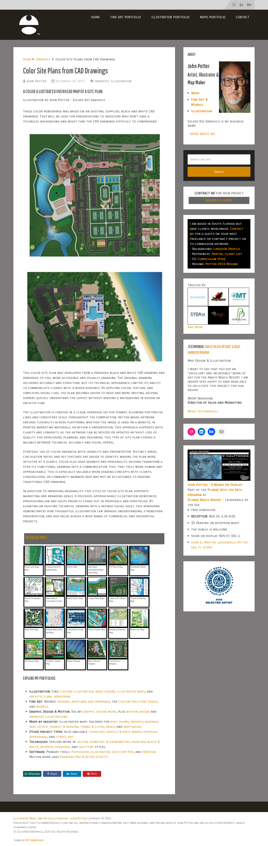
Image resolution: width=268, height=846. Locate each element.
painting (139, 742)
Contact (242, 17)
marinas (151, 722)
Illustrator (100, 752)
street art (64, 737)
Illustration (121, 81)
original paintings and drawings (83, 701)
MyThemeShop (35, 840)
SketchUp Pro (123, 752)
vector (82, 742)
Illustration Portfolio (170, 17)
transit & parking (64, 727)
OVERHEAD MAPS (36, 537)
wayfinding (132, 727)
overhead (62, 747)
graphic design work (99, 711)
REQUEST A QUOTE (219, 200)
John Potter (36, 81)
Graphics (102, 81)
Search (219, 171)
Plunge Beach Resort (205, 500)
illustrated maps (131, 691)
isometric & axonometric (109, 742)
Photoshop (80, 752)
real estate (38, 727)
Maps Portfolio (212, 17)
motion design (137, 711)
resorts (137, 722)
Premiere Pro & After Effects (84, 757)
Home (95, 17)
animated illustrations (48, 717)
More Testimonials (203, 411)
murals (42, 706)
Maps (195, 93)
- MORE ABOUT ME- (202, 134)
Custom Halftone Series (138, 701)
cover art (97, 732)
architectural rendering (49, 696)
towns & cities (92, 727)
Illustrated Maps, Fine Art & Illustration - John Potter (49, 818)
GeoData (46, 747)
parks (110, 727)
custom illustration (77, 691)
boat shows (119, 722)
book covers (105, 691)
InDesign (149, 752)
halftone (86, 747)
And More (195, 327)
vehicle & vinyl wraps (124, 732)
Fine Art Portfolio (125, 17)
